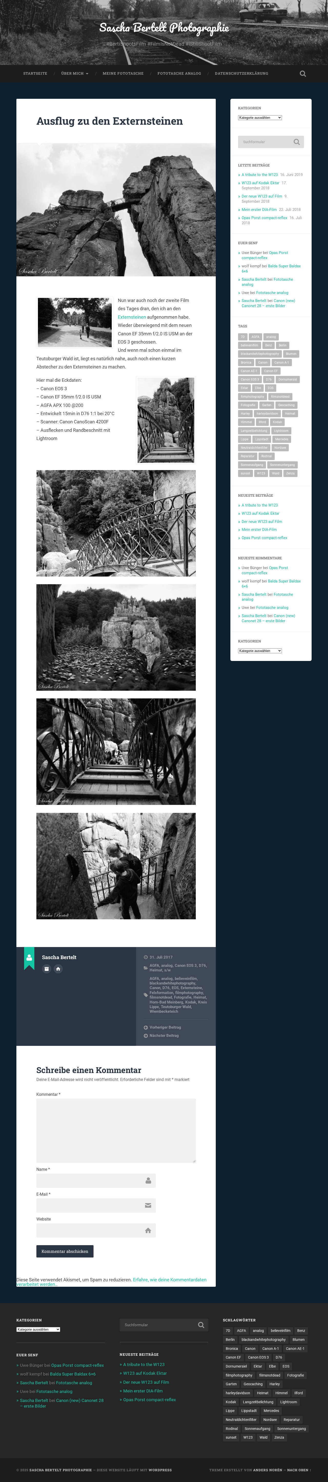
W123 (261, 473)
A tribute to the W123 (260, 174)
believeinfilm (186, 978)
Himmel (246, 422)
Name (43, 1169)
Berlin (282, 345)
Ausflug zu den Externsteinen (109, 121)
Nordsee (280, 448)
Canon (155, 988)
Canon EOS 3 (186, 965)
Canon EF (271, 371)
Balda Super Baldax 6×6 (73, 1374)
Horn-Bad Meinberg (166, 1002)
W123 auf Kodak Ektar (260, 183)
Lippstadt (261, 439)
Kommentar (48, 1095)
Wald (275, 473)
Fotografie (182, 997)
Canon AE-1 (249, 371)
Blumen (291, 354)
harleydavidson (267, 413)
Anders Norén (267, 1470)
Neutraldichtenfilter (254, 448)
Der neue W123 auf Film (262, 196)
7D (243, 337)
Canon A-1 (281, 362)
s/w (167, 970)
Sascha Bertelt (254, 279)
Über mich (72, 73)
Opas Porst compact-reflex (264, 218)
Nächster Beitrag (164, 1035)
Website (43, 1219)
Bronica (246, 362)
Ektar (244, 388)
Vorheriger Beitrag (165, 1027)
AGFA (154, 965)
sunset (245, 473)
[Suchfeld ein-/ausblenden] (303, 73)
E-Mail (43, 1194)
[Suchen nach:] (271, 142)
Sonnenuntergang (282, 465)
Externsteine (191, 988)
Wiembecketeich (164, 1011)
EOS (175, 988)
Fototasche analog (179, 73)
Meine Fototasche (123, 73)
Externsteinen (132, 317)
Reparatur (247, 456)
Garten (266, 405)
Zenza (290, 473)
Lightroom (281, 431)
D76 (202, 965)
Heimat (156, 970)
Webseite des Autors (58, 968)
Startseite (35, 73)
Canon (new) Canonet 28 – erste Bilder (268, 303)
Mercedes (281, 439)
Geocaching (286, 405)
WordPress (160, 1470)
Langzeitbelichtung (254, 431)
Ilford (262, 422)
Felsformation (161, 992)
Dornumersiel (288, 379)
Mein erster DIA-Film (259, 209)
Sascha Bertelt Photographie (164, 27)
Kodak (190, 1002)
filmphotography (189, 992)
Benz (268, 345)
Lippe (244, 439)
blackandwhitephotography (172, 983)
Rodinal (266, 456)
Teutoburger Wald (176, 1007)
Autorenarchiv (46, 968)
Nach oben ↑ (299, 1470)
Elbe (258, 388)
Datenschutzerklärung (241, 73)
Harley (245, 413)
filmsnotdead (161, 997)
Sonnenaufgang (252, 465)
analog (167, 965)
